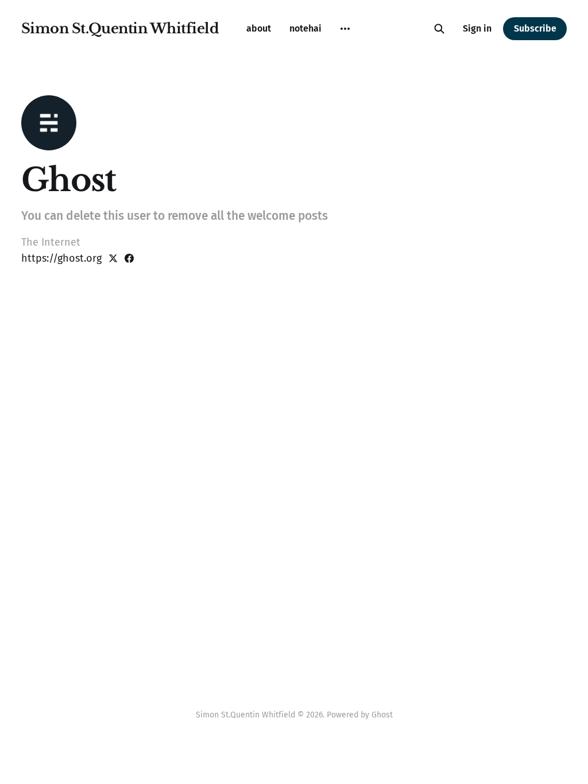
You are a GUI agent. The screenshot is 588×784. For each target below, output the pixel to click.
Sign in (477, 28)
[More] (345, 28)
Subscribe (535, 28)
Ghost (382, 715)
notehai (305, 28)
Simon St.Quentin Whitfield (120, 29)
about (258, 28)
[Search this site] (439, 28)
